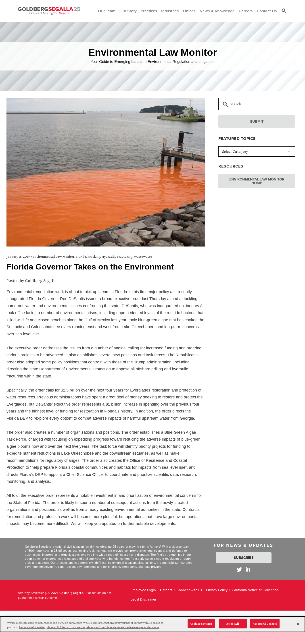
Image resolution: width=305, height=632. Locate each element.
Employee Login (143, 590)
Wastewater (143, 256)
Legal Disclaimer (143, 599)
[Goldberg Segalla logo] (49, 11)
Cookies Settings (201, 623)
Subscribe (243, 557)
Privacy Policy (217, 590)
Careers (166, 590)
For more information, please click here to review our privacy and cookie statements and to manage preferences (89, 627)
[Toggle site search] (284, 10)
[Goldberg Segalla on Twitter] (239, 569)
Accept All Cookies (265, 623)
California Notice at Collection (255, 590)
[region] (152, 624)
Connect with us (189, 590)
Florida (81, 256)
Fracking (94, 256)
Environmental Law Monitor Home (256, 181)
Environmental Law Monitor (53, 256)
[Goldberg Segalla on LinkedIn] (248, 569)
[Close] (298, 624)
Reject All (232, 623)
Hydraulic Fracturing (117, 256)
